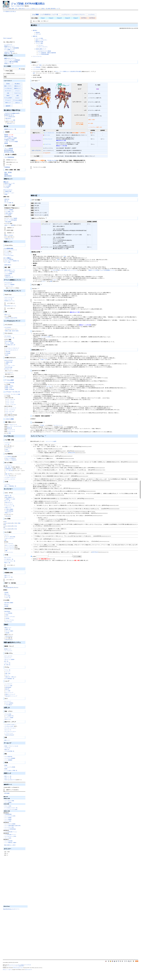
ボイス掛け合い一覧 (8, 559)
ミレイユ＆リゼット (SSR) (10, 836)
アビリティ (6, 535)
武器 (8, 93)
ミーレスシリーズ (11, 429)
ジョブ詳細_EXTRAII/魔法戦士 (28, 3)
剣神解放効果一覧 (9, 468)
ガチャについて (8, 48)
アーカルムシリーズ (12, 424)
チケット (7, 675)
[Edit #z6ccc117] (46, 370)
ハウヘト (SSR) (7, 838)
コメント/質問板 (7, 817)
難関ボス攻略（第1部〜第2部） (12, 330)
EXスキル (6, 604)
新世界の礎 (9, 428)
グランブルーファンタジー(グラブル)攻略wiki (16, 964)
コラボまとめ (7, 747)
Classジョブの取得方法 (10, 458)
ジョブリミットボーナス (9, 479)
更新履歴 (16, 48)
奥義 (5, 540)
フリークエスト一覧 (9, 337)
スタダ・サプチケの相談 (11, 141)
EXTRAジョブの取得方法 (10, 459)
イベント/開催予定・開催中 (10, 842)
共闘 (17, 95)
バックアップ (28, 8)
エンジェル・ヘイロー (9, 192)
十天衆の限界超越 (9, 511)
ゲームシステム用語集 (10, 767)
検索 (49, 8)
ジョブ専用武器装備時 (43, 54)
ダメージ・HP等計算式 (9, 271)
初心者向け (17, 83)
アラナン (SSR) (7, 806)
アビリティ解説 (39, 43)
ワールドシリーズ (11, 431)
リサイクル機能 (7, 184)
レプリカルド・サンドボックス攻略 (12, 394)
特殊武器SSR (10, 587)
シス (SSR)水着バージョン (10, 834)
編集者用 (8, 106)
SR (8, 516)
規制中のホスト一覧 (10, 129)
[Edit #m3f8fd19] (45, 435)
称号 (34, 73)
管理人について (8, 63)
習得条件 (38, 32)
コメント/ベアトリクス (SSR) (10, 809)
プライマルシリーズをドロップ (12, 348)
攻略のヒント (17, 86)
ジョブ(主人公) (8, 88)
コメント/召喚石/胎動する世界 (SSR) (12, 825)
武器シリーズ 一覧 (8, 577)
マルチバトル (17, 93)
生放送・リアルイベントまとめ (11, 746)
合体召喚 (7, 632)
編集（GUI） (15, 8)
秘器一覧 (7, 473)
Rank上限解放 (8, 341)
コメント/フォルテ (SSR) (9, 815)
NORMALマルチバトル (9, 300)
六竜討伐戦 (7, 351)
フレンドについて (8, 650)
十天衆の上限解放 (9, 509)
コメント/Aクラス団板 (9, 800)
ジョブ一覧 (6, 444)
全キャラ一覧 (7, 500)
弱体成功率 (7, 275)
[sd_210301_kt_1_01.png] (61, 120)
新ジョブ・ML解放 (9, 343)
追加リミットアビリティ (41, 40)
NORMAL (7, 317)
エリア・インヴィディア (10, 408)
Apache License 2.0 (28, 969)
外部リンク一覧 (7, 776)
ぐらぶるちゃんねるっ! (9, 726)
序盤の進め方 (8, 118)
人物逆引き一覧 (7, 495)
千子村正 (42, 425)
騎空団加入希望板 (9, 152)
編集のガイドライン (10, 58)
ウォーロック (49, 386)
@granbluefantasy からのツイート (11, 909)
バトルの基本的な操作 (10, 116)
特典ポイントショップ (10, 694)
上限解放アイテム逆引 (10, 499)
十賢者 (9, 433)
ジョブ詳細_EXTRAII (19, 6)
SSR (6, 516)
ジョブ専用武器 (8, 613)
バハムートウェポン (9, 620)
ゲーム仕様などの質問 (10, 138)
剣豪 (51, 281)
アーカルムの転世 (17, 100)
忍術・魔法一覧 (8, 467)
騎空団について (7, 649)
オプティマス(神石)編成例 (11, 220)
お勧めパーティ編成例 (9, 225)
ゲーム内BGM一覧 (9, 715)
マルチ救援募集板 (9, 157)
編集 (10, 8)
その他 (15, 526)
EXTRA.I (83, 18)
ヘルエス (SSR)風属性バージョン (107, 270)
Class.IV (67, 18)
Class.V (75, 18)
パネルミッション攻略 (10, 120)
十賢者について (7, 512)
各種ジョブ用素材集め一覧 (10, 486)
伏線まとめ (6, 749)
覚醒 (6, 550)
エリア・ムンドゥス (9, 416)
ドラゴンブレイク (48, 139)
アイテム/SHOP (8, 97)
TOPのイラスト (7, 719)
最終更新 (53, 8)
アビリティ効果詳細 (8, 259)
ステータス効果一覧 (8, 202)
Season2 (12, 734)
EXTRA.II (92, 18)
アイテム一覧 (7, 670)
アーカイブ (8, 100)
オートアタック (7, 254)
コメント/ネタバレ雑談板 (9, 823)
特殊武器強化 (7, 611)
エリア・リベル (8, 413)
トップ (5, 8)
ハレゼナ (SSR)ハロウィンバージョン (68, 270)
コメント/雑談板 (7, 802)
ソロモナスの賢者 (9, 419)
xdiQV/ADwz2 (94, 552)
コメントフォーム (37, 56)
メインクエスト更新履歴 (9, 758)
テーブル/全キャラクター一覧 (10, 807)
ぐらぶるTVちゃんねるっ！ (10, 724)
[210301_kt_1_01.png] (61, 97)
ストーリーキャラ (9, 504)
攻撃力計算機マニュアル (9, 270)
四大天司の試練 (8, 367)
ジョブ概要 (35, 14)
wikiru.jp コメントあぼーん (7, 969)
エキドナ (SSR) (7, 821)
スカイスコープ (7, 657)
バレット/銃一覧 (8, 470)
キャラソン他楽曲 (9, 717)
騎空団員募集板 (8, 150)
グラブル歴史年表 (8, 756)
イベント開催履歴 (8, 760)
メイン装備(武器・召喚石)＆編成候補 (47, 52)
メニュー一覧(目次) (9, 51)
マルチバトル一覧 (8, 299)
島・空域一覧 (7, 664)
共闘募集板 (7, 167)
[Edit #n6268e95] (41, 284)
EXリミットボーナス (9, 545)
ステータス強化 (39, 38)
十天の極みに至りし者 (10, 344)
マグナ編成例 (8, 214)
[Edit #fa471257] (37, 61)
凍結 (20, 8)
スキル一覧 (7, 597)
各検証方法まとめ (9, 277)
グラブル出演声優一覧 (9, 751)
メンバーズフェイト (8, 372)
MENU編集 (6, 793)
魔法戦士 (35, 30)
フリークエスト (7, 336)
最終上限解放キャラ (9, 497)
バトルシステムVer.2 (8, 255)
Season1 (7, 734)
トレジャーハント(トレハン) (10, 249)
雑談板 (6, 134)
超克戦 (6, 355)
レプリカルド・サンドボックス (12, 391)
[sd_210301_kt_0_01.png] (41, 120)
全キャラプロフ (7, 557)
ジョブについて (7, 442)
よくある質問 (7, 186)
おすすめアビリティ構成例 (44, 51)
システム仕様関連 (8, 273)
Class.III (59, 18)
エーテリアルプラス (9, 547)
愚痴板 (6, 143)
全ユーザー (11, 238)
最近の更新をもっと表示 (9, 845)
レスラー (54, 279)
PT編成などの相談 (9, 139)
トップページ (8, 44)
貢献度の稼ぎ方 (7, 264)
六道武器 (7, 618)
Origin (6, 449)
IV (9, 447)
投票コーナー (7, 740)
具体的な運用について (41, 49)
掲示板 (8, 83)
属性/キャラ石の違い (8, 235)
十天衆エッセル (43, 359)
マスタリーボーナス (9, 548)
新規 (43, 8)
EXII (8, 451)
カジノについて (7, 701)
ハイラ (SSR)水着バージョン (10, 831)
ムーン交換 (7, 690)
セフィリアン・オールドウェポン (14, 426)
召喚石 (8, 95)
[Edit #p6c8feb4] (38, 288)
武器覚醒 (6, 606)
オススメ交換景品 (9, 703)
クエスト (17, 97)
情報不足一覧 (8, 53)
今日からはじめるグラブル (10, 779)
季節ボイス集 (7, 562)
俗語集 (5, 768)
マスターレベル (51, 160)
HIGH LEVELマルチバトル (10, 305)
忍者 (40, 65)
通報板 (6, 174)
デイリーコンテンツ (7, 189)
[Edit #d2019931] (41, 251)
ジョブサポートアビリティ (10, 477)
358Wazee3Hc (71, 452)
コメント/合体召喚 (8, 840)
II (6, 447)
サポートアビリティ (9, 538)
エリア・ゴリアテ (10, 402)
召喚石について (7, 627)
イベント (17, 90)
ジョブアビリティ (8, 465)
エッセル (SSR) (54, 270)
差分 (23, 8)
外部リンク (8, 102)
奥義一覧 (6, 200)
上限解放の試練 (7, 191)
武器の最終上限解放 (8, 602)
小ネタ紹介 (6, 187)
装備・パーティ (8, 86)
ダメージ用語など (7, 257)
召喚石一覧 (7, 629)
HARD (11, 317)
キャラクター (8, 90)
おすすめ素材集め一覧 (9, 678)
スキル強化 (7, 595)
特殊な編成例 (8, 221)
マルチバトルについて (9, 297)
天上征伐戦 (7, 353)
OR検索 (7, 70)
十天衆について (7, 507)
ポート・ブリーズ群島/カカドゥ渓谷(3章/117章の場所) (68, 71)
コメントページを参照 (51, 441)
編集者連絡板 (8, 176)
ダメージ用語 (7, 262)
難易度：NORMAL (9, 386)
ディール (6, 251)
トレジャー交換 (8, 685)
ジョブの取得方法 (8, 456)
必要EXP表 (6, 199)
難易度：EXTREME (9, 389)
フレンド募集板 (8, 148)
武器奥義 (6, 592)
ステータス (38, 34)
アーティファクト (9, 552)
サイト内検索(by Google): (9, 73)
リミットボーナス (9, 543)
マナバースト (47, 135)
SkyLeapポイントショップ (11, 695)
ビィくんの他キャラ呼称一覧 (10, 770)
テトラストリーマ (58, 425)
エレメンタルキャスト (49, 132)
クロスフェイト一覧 (9, 505)
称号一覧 (6, 661)
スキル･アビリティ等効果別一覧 (11, 260)
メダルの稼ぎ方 (8, 704)
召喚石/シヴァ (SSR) (93, 270)
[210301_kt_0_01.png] (40, 97)
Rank (8, 123)
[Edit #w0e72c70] (45, 349)
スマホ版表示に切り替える (9, 11)
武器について (7, 575)
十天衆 (15, 523)
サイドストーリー (9, 286)
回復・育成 (7, 673)
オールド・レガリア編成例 (11, 218)
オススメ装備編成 (9, 209)
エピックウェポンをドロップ (11, 349)
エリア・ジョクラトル (10, 409)
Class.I (43, 18)
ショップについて (8, 683)
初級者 (6, 238)
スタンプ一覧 (7, 663)
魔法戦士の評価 (39, 41)
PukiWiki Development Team (18, 967)
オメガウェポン (8, 621)
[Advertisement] (15, 26)
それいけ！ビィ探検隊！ (9, 659)
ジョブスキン (7, 484)
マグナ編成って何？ (9, 211)
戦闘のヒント (17, 88)
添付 (33, 8)
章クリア (12, 123)
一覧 (46, 8)
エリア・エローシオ (10, 399)
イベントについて (8, 282)
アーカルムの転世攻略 (9, 382)
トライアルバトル (8, 252)
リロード (37, 8)
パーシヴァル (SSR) (45, 336)
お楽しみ (17, 102)
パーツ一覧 (7, 475)
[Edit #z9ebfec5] (41, 199)
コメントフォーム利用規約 (12, 60)
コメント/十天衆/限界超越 (10, 829)
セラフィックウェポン (10, 616)
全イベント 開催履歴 (9, 284)
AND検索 (22, 69)
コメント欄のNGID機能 (11, 61)
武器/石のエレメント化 (9, 183)
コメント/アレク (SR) (9, 827)
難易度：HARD (8, 387)
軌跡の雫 (7, 689)
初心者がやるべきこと (9, 114)
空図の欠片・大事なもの (10, 676)
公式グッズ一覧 (7, 777)
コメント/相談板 (7, 819)
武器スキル (6, 594)
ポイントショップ (9, 692)
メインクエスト (7, 327)
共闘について (7, 314)
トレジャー (7, 671)
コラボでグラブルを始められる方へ (12, 113)
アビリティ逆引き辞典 (10, 536)
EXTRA (15, 317)
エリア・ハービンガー (11, 404)
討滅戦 (5, 194)
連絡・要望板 (8, 172)
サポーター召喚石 (9, 630)
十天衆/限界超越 (7, 814)
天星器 (6, 614)
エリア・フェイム (10, 401)
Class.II (51, 18)
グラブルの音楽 (7, 714)
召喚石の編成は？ (9, 213)
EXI (6, 451)
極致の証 (35, 36)
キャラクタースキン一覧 (9, 560)
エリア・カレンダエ (9, 411)
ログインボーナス (8, 656)
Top (12, 6)
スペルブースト (47, 144)
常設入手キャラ (8, 502)
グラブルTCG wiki (28, 964)
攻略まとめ (5, 181)
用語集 (5, 765)
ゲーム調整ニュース (9, 49)
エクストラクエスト (8, 360)
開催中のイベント (9, 46)
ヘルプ (57, 8)
